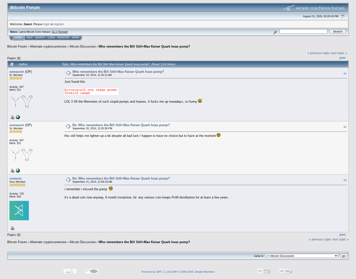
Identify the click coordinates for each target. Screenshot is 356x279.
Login (51, 37)
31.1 (54, 31)
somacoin (16, 72)
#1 (345, 73)
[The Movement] (17, 116)
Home (18, 37)
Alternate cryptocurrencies (48, 46)
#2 (345, 126)
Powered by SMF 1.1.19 (155, 271)
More (75, 37)
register (59, 24)
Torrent (62, 31)
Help (29, 37)
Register (63, 37)
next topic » (339, 53)
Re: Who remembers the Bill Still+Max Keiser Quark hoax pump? (121, 125)
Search (40, 37)
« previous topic (318, 53)
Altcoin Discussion (83, 46)
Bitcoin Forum (17, 46)
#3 (345, 180)
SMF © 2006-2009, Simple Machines (193, 271)
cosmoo (15, 178)
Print (343, 57)
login (46, 24)
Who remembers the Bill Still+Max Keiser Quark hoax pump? (144, 46)
